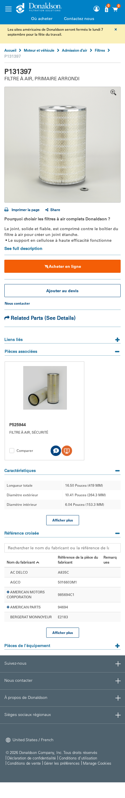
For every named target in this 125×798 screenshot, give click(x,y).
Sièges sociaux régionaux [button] (27, 714)
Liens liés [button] (13, 339)
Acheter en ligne (65, 266)
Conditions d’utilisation (78, 757)
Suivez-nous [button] (15, 663)
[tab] (62, 337)
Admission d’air (74, 50)
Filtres (100, 50)
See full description (23, 248)
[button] (8, 592)
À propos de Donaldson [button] (25, 697)
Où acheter (41, 18)
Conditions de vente (24, 763)
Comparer (25, 450)
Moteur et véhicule (39, 50)
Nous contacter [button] (18, 680)
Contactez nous (79, 18)
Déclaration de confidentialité (31, 757)
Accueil (10, 50)
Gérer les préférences (62, 763)
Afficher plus (62, 520)
